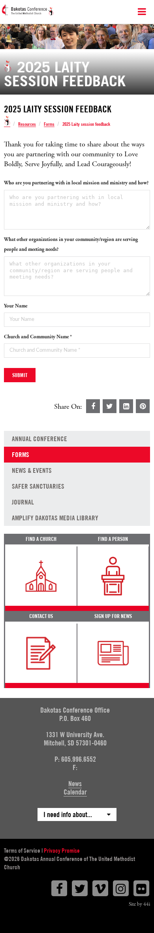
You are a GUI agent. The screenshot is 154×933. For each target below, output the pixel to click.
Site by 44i (139, 904)
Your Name (15, 306)
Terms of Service (22, 850)
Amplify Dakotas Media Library (55, 518)
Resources (27, 124)
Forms (49, 124)
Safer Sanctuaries (38, 486)
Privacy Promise (62, 850)
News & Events (32, 470)
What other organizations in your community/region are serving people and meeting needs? (71, 244)
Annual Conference (39, 439)
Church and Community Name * (38, 337)
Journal (23, 502)
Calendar (75, 792)
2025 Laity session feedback (86, 124)
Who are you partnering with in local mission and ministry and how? (76, 183)
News (75, 783)
